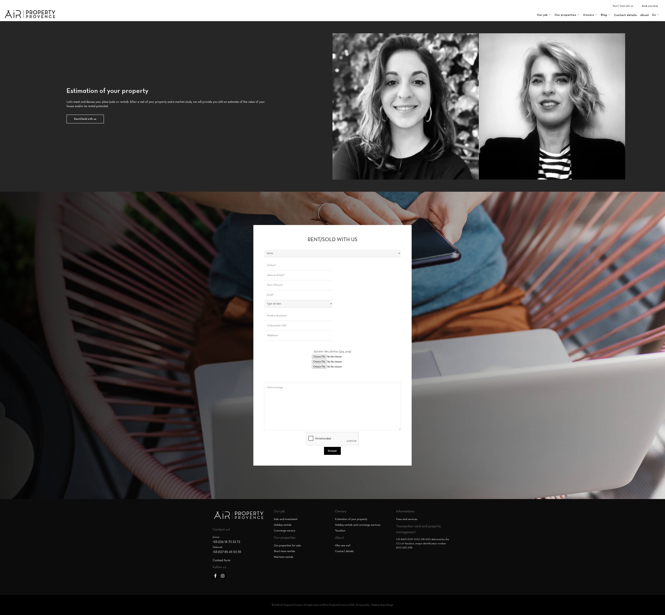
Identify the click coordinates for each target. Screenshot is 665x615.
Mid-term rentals (283, 557)
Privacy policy (363, 605)
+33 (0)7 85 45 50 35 (227, 552)
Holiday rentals (282, 525)
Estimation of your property (351, 519)
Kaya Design (387, 605)
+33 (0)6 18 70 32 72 (226, 542)
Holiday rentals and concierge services (357, 525)
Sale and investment (286, 519)
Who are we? (343, 545)
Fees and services (406, 519)
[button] (85, 119)
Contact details (344, 551)
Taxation (340, 531)
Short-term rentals (284, 551)
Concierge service (284, 531)
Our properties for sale (287, 545)
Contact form (221, 560)
